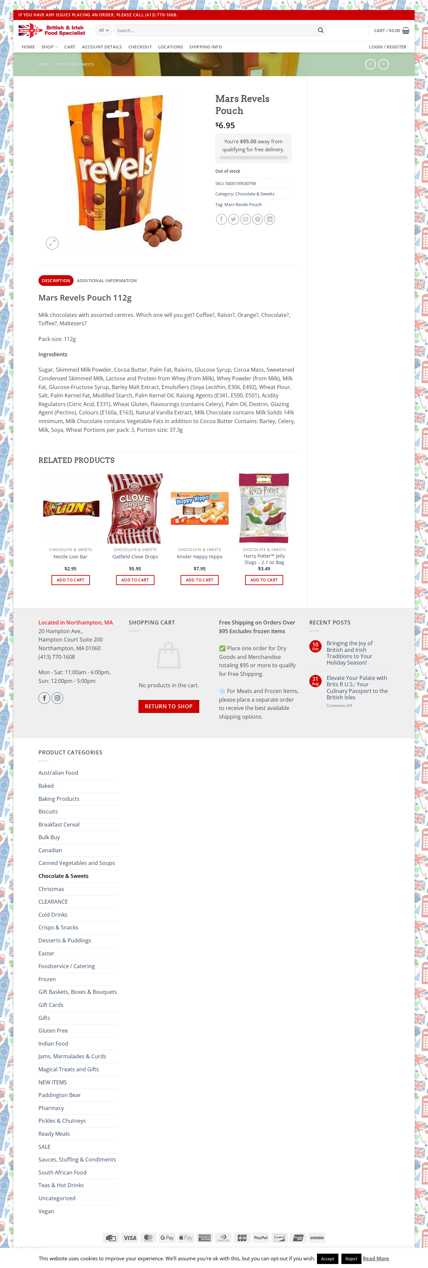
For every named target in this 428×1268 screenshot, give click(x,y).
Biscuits (48, 811)
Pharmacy (51, 1108)
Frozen (47, 979)
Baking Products (59, 798)
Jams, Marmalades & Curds (72, 1056)
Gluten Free (53, 1030)
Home (28, 47)
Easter (46, 953)
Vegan (46, 1211)
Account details (102, 47)
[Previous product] (383, 64)
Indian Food (53, 1043)
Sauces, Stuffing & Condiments (77, 1159)
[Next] (293, 534)
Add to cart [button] (71, 579)
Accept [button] (327, 1259)
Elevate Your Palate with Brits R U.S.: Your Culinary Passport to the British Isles (357, 688)
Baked (46, 785)
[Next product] (370, 64)
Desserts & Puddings (64, 940)
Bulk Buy (49, 837)
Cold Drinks (53, 914)
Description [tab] (56, 281)
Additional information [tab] (107, 281)
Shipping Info (205, 47)
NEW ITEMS (52, 1082)
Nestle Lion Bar (71, 557)
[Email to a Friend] (245, 219)
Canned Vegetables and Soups (76, 863)
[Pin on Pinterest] (257, 219)
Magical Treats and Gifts (68, 1069)
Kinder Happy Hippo (199, 557)
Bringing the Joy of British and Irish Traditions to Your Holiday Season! (349, 653)
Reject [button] (351, 1259)
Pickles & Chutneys (62, 1120)
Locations (170, 47)
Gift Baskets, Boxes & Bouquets (77, 991)
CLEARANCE (53, 901)
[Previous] (42, 534)
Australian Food (58, 772)
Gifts (44, 1018)
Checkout (140, 47)
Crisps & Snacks (58, 927)
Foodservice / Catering (66, 966)
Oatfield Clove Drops (135, 557)
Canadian (50, 850)
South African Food (62, 1172)
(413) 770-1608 (56, 657)
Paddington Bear (59, 1095)
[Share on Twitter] (233, 219)
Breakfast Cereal (59, 824)
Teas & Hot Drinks (61, 1185)
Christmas (51, 889)
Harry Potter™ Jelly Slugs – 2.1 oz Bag (264, 559)
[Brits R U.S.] (51, 30)
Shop (47, 47)
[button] (392, 30)
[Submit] (320, 30)
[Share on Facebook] (221, 219)
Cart (69, 47)
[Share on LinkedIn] (269, 219)
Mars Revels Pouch (243, 204)
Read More (376, 1258)
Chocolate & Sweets (74, 64)
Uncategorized (57, 1198)
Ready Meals (54, 1133)
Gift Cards (51, 1005)
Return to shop (169, 706)
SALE (44, 1146)
